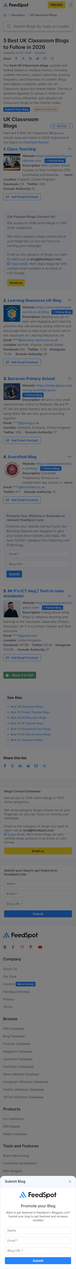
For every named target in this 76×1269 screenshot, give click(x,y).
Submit (38, 1261)
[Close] (70, 1181)
